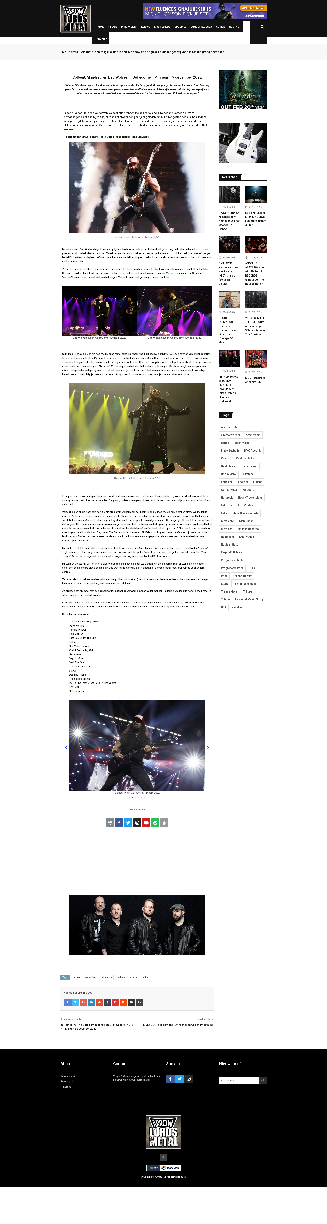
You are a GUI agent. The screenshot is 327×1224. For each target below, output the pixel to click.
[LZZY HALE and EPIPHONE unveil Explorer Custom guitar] (256, 195)
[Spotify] (155, 822)
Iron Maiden (245, 505)
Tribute (225, 599)
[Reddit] (123, 1002)
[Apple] (164, 822)
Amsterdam (253, 435)
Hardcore (248, 489)
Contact (235, 27)
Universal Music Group (249, 599)
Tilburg (247, 591)
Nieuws (112, 27)
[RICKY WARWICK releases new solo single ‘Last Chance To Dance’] (229, 195)
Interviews (128, 27)
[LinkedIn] (91, 1002)
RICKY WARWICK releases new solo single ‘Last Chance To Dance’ (229, 221)
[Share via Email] (131, 1002)
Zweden (237, 607)
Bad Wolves (90, 977)
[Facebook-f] (119, 822)
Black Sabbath (230, 450)
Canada (226, 458)
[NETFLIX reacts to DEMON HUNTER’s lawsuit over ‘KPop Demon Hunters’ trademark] (229, 359)
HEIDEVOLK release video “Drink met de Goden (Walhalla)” (177, 1024)
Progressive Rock (232, 568)
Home (100, 27)
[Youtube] (146, 822)
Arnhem (76, 977)
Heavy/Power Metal (250, 497)
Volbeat (146, 977)
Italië (224, 513)
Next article (204, 1019)
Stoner (225, 583)
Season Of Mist (242, 576)
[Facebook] (68, 1002)
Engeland (227, 482)
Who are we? (68, 1076)
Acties (220, 27)
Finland (257, 482)
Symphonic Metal (245, 583)
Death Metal (228, 466)
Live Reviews (162, 27)
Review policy (68, 1081)
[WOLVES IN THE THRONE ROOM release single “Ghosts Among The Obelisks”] (256, 300)
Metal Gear (246, 521)
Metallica (226, 529)
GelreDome (106, 977)
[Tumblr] (107, 1002)
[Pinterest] (115, 1002)
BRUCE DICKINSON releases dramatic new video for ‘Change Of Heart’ (227, 330)
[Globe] (110, 822)
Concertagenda (201, 27)
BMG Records (252, 450)
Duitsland (248, 474)
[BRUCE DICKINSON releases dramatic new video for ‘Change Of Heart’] (229, 300)
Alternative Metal (231, 427)
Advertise (66, 1086)
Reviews (145, 27)
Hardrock (120, 977)
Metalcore (227, 521)
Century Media (245, 458)
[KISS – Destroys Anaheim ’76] (256, 359)
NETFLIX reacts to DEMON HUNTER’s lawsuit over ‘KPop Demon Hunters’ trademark (228, 389)
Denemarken (249, 466)
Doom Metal (228, 474)
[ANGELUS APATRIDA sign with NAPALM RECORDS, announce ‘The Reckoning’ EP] (256, 245)
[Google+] (83, 1002)
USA (223, 607)
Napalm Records (248, 529)
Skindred (133, 977)
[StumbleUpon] (99, 1002)
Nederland (227, 536)
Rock (224, 576)
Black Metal (241, 442)
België (225, 442)
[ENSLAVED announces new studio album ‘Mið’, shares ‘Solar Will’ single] (229, 245)
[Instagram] (137, 822)
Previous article (72, 1019)
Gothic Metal (229, 489)
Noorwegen (246, 536)
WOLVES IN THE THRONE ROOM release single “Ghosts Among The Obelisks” (255, 326)
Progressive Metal (232, 560)
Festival (243, 482)
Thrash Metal (229, 591)
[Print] (139, 1002)
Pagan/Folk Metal (232, 552)
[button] (129, 797)
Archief (102, 38)
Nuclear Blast (229, 544)
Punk (252, 568)
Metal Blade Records (245, 513)
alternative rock (230, 435)
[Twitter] (128, 822)
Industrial (227, 505)
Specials (180, 27)
